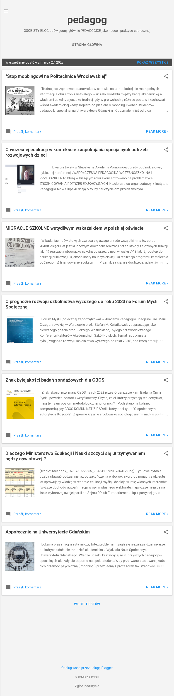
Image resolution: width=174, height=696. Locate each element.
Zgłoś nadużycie (87, 686)
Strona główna (87, 45)
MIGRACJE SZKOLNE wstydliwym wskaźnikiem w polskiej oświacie (74, 228)
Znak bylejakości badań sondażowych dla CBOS (54, 380)
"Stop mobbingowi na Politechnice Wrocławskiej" (56, 76)
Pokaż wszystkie (153, 62)
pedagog (87, 20)
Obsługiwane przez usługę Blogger (87, 668)
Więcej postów (87, 604)
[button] (166, 77)
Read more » (157, 131)
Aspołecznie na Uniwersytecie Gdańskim (47, 532)
